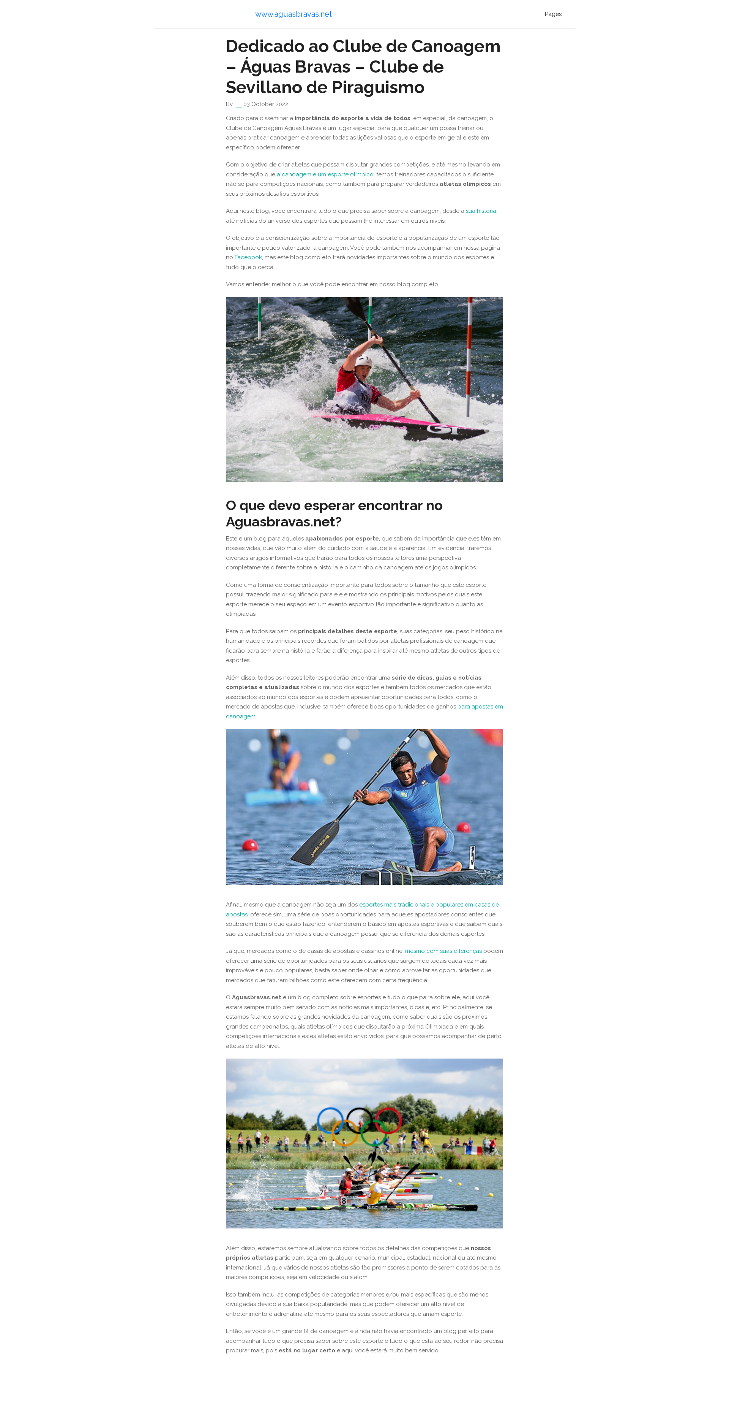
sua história (481, 211)
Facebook (248, 257)
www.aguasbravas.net (293, 14)
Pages (553, 14)
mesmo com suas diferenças (443, 951)
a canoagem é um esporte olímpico (325, 174)
